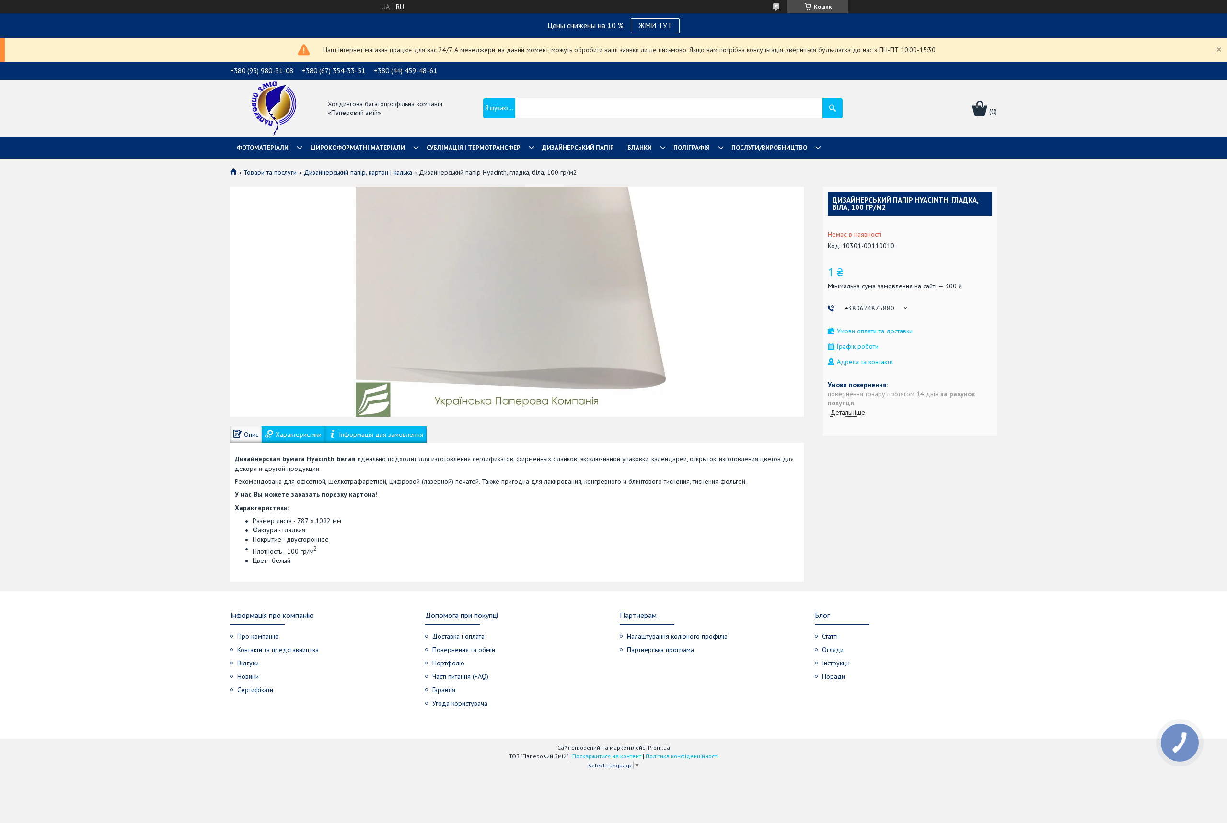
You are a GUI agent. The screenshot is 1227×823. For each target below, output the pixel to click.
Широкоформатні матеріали (357, 148)
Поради (833, 676)
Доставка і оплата (458, 636)
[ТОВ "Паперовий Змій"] (274, 109)
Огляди (833, 649)
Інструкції (836, 663)
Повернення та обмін (463, 649)
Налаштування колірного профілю (677, 636)
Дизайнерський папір (578, 148)
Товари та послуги (270, 172)
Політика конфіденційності (682, 756)
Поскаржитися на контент (606, 756)
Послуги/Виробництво (769, 148)
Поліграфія (691, 148)
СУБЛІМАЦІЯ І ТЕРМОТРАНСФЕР (474, 148)
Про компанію (257, 636)
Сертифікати (255, 690)
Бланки (639, 148)
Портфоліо (448, 663)
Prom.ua (659, 747)
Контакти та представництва (278, 649)
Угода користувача (459, 703)
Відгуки (248, 663)
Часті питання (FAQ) (460, 676)
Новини (248, 676)
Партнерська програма (660, 649)
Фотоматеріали (263, 148)
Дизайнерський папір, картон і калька (358, 172)
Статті (830, 636)
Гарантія (443, 690)
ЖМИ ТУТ (655, 25)
